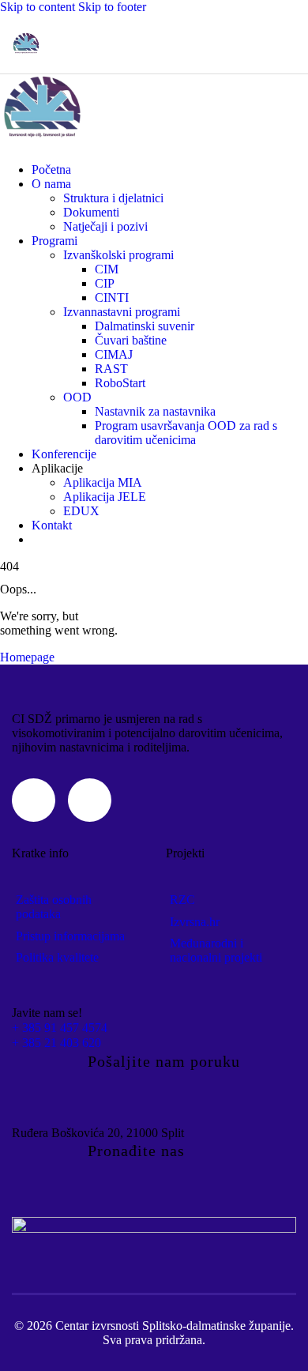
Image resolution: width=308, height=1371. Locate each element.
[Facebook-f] (89, 800)
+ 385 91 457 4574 (59, 1027)
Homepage (27, 657)
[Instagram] (33, 800)
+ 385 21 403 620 (56, 1042)
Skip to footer (112, 6)
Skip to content (37, 6)
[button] (286, 44)
